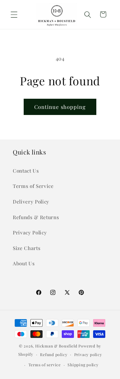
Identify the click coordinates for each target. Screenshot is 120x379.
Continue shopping (60, 106)
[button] (14, 14)
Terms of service (44, 364)
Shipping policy (83, 364)
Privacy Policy (30, 232)
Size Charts (26, 248)
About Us (24, 263)
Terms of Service (33, 185)
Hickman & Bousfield (56, 345)
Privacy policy (88, 354)
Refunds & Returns (36, 217)
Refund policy (53, 354)
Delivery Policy (31, 201)
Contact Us (26, 170)
